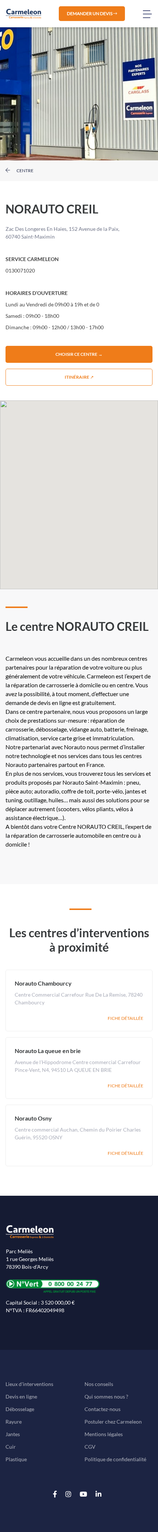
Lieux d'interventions (29, 1384)
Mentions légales (104, 1434)
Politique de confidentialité (115, 1459)
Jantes (13, 1434)
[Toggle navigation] (150, 13)
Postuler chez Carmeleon (113, 1421)
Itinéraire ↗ (79, 377)
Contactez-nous (103, 1409)
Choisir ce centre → (79, 354)
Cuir (11, 1447)
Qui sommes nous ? (106, 1396)
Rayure (14, 1421)
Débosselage (20, 1409)
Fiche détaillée (125, 1018)
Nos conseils (99, 1384)
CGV (90, 1447)
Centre (24, 170)
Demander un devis (90, 13)
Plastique (16, 1459)
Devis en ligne (21, 1396)
